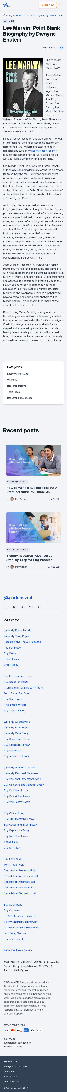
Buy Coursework (14, 910)
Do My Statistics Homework (20, 916)
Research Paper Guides (20, 397)
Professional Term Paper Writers (23, 687)
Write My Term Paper (16, 636)
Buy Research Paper (16, 681)
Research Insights (16, 385)
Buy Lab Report (13, 750)
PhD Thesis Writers (15, 704)
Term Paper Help (14, 864)
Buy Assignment (13, 939)
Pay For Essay (12, 647)
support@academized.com (17, 1042)
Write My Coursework (17, 721)
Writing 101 (12, 379)
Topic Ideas (13, 391)
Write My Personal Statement (21, 773)
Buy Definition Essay (16, 790)
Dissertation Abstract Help (19, 881)
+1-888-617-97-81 (13, 1046)
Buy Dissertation (13, 699)
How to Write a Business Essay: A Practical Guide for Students (31, 490)
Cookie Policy (10, 1071)
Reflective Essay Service (18, 950)
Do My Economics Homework (21, 927)
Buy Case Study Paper (17, 739)
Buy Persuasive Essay (17, 801)
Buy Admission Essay (16, 756)
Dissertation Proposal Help (20, 870)
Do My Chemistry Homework (21, 921)
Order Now (48, 5)
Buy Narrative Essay (16, 836)
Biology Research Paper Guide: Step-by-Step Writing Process (30, 558)
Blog (10, 15)
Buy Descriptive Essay (17, 796)
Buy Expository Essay (16, 830)
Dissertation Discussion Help (20, 893)
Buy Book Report (14, 904)
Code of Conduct (12, 1081)
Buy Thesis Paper (14, 710)
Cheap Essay (11, 659)
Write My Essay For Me (17, 630)
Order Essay (11, 664)
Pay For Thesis (13, 858)
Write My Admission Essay (19, 767)
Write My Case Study (16, 733)
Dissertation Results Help (18, 887)
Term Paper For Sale (16, 693)
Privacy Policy (10, 1076)
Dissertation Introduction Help (21, 876)
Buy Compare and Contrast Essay (24, 784)
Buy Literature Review (17, 744)
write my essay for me (42, 150)
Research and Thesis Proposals (22, 641)
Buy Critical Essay (14, 813)
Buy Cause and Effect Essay (20, 824)
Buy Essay (10, 653)
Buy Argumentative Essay (19, 818)
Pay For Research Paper (18, 676)
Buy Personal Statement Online (22, 779)
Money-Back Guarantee (15, 1066)
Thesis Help (11, 841)
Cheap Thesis (12, 847)
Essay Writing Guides (18, 373)
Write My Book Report (17, 727)
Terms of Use (10, 1061)
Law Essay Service (15, 933)
